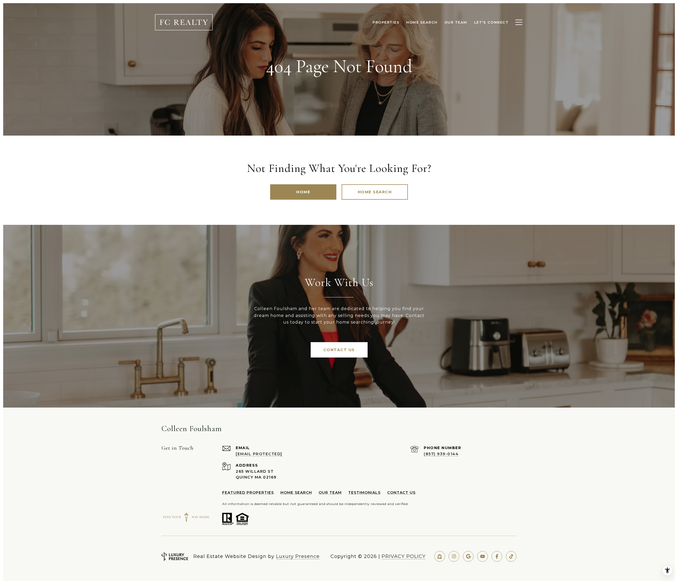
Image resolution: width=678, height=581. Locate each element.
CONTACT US (401, 492)
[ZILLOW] (439, 556)
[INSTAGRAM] (454, 556)
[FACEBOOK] (497, 556)
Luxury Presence (298, 556)
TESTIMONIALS (364, 492)
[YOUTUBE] (482, 556)
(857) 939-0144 (441, 454)
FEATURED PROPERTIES (248, 492)
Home (303, 192)
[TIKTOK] (511, 556)
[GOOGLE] (468, 556)
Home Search (375, 192)
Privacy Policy (404, 556)
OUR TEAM (330, 492)
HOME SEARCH (296, 492)
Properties (386, 22)
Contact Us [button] (339, 349)
